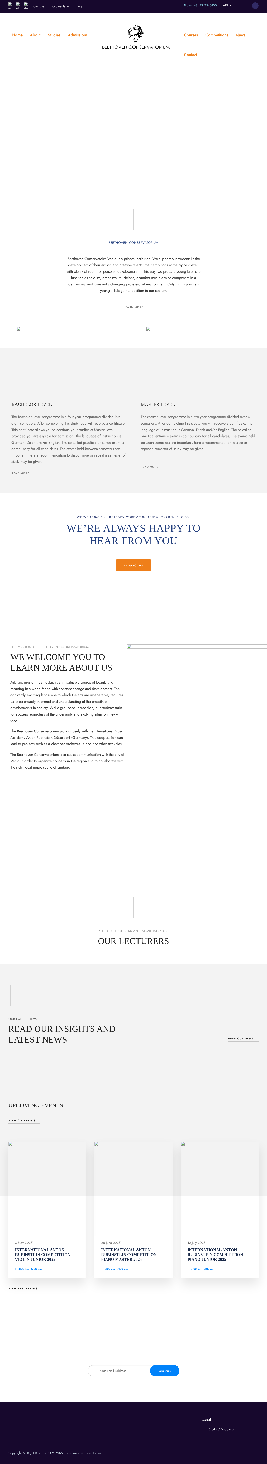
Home (17, 35)
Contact (190, 54)
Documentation (60, 6)
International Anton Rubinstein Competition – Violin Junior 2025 (44, 1255)
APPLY (227, 5)
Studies (54, 35)
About (35, 35)
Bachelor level (31, 404)
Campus (38, 6)
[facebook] (238, 5)
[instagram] (245, 5)
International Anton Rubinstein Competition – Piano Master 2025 (130, 1255)
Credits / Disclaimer (221, 1429)
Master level (158, 404)
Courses (191, 35)
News (241, 35)
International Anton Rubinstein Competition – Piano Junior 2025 (217, 1255)
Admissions (78, 35)
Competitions (216, 35)
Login (80, 6)
